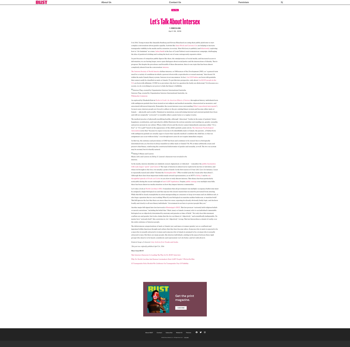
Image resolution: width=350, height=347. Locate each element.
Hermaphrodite (170, 173)
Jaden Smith (160, 51)
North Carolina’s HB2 (154, 189)
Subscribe (169, 333)
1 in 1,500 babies (192, 77)
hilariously (205, 48)
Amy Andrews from (158, 242)
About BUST (149, 333)
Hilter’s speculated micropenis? (205, 106)
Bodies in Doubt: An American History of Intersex (172, 100)
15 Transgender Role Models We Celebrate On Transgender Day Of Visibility (160, 263)
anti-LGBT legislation (171, 181)
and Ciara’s (155, 167)
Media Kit (179, 333)
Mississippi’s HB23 (173, 207)
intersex (166, 67)
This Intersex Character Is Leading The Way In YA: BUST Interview (156, 255)
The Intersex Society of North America (145, 71)
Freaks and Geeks (171, 242)
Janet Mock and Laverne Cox (186, 45)
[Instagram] (205, 332)
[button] (281, 2)
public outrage (191, 181)
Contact (159, 333)
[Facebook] (196, 332)
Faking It (199, 175)
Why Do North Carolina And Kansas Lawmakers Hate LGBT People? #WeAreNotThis (163, 259)
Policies (188, 333)
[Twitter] (201, 332)
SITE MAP (186, 337)
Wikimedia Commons (139, 96)
